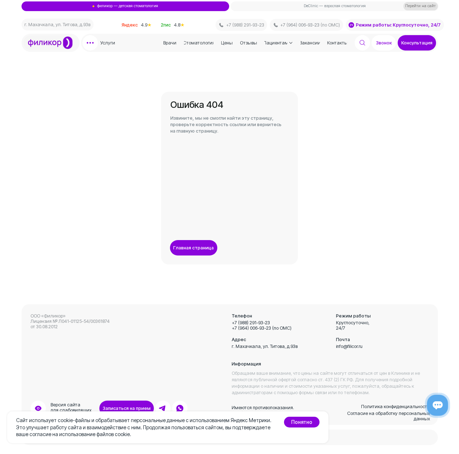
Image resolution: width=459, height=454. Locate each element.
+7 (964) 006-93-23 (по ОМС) (262, 328)
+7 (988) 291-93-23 (251, 322)
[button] (417, 43)
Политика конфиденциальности (395, 406)
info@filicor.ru (349, 346)
